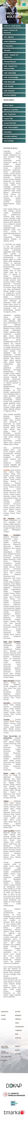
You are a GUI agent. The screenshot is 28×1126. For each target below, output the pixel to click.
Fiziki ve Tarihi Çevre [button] (12, 26)
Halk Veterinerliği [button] (11, 77)
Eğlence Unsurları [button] (11, 110)
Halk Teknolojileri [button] (11, 127)
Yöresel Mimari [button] (10, 62)
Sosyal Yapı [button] (8, 119)
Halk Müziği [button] (8, 86)
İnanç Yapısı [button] (8, 105)
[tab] (14, 26)
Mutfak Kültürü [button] (10, 95)
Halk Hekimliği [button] (10, 73)
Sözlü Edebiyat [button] (10, 41)
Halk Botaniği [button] (9, 82)
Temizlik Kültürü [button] (10, 136)
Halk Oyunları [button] (9, 91)
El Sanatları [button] (8, 46)
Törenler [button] (7, 50)
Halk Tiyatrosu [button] (10, 114)
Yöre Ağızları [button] (9, 37)
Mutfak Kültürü (9, 100)
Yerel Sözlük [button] (9, 141)
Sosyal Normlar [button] (10, 123)
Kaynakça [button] (8, 132)
